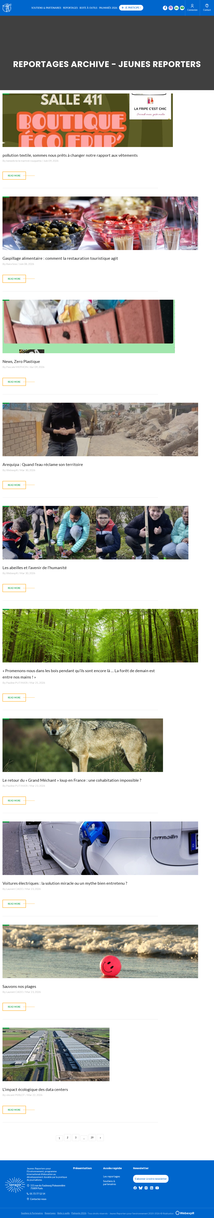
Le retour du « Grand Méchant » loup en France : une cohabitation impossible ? (72, 780)
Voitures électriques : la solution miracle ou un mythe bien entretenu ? (65, 883)
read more (14, 175)
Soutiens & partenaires (109, 1183)
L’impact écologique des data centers (35, 1089)
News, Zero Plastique (21, 361)
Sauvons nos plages (19, 986)
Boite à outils (88, 7)
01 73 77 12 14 (37, 1193)
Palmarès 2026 (108, 7)
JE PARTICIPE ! (133, 7)
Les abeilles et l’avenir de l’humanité (35, 567)
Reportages (70, 7)
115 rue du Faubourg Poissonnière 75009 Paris (47, 1187)
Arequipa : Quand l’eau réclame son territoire (43, 464)
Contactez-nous (38, 1199)
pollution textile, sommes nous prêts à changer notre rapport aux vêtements (70, 155)
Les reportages (111, 1176)
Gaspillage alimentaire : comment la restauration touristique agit (60, 258)
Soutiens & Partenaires (46, 7)
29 (92, 1137)
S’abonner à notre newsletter (151, 1178)
